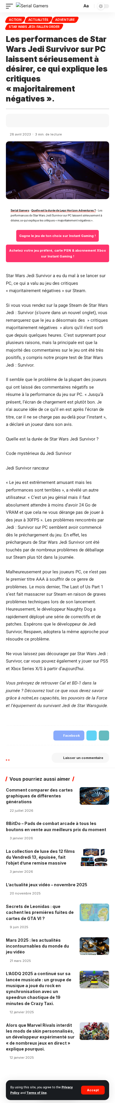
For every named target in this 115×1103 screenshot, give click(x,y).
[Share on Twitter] (27, 120)
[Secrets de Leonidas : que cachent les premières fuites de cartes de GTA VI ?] (94, 912)
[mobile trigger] (11, 6)
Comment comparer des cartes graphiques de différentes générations (39, 795)
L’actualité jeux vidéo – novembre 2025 (46, 884)
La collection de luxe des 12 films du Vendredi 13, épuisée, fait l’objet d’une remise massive (40, 857)
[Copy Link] (36, 120)
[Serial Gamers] (32, 6)
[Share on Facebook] (19, 120)
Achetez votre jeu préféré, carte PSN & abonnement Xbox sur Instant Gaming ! (58, 253)
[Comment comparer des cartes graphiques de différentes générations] (94, 796)
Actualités (38, 20)
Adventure (65, 20)
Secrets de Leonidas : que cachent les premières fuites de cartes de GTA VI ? (40, 912)
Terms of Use (37, 1093)
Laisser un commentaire (83, 758)
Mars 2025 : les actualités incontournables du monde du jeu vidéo (37, 946)
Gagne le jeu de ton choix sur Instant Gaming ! (57, 236)
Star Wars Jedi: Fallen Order (34, 27)
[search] (76, 6)
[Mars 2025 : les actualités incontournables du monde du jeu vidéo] (94, 946)
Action (15, 20)
